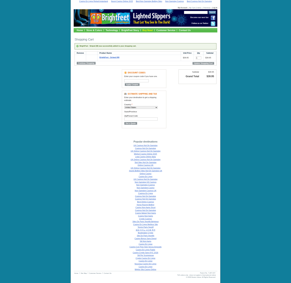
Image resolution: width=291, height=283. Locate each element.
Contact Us (185, 30)
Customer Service (165, 30)
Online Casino (145, 174)
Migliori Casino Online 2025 (145, 154)
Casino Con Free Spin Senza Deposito (146, 247)
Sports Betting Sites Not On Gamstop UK (145, 171)
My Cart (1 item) (195, 8)
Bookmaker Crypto (145, 233)
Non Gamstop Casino (145, 188)
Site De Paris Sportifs (145, 236)
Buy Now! (147, 30)
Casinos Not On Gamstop (145, 148)
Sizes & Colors (94, 30)
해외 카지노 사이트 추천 (145, 230)
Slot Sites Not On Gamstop (145, 162)
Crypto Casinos (145, 219)
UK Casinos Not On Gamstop (145, 145)
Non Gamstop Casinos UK (145, 191)
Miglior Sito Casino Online (145, 269)
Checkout (206, 8)
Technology (112, 30)
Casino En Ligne (145, 177)
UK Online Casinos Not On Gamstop (146, 151)
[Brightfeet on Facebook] (213, 20)
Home (80, 30)
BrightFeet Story (130, 30)
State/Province (130, 112)
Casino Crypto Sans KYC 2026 (145, 253)
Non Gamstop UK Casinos (145, 182)
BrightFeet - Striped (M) (109, 57)
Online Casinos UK (145, 165)
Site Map (84, 273)
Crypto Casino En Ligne (145, 258)
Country (128, 105)
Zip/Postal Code (131, 116)
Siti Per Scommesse (145, 255)
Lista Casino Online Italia (145, 157)
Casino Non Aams (145, 216)
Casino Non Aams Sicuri (145, 207)
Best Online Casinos (145, 202)
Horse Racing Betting (145, 205)
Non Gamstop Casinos (145, 185)
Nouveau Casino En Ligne (145, 264)
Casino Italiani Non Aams (145, 213)
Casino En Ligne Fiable (145, 250)
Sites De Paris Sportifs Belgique (145, 222)
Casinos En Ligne (145, 193)
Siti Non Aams (145, 241)
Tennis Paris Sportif (146, 227)
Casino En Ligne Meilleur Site (145, 224)
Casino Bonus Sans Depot (145, 239)
